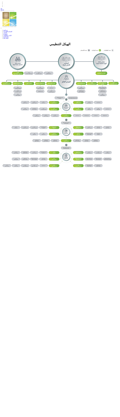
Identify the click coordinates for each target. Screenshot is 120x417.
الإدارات (5, 32)
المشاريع (5, 34)
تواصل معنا (5, 38)
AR (1, 8)
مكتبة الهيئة (6, 36)
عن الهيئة (5, 30)
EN (3, 9)
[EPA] (9, 26)
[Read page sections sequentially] (5, 25)
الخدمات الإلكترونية (7, 31)
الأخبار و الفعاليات (7, 35)
